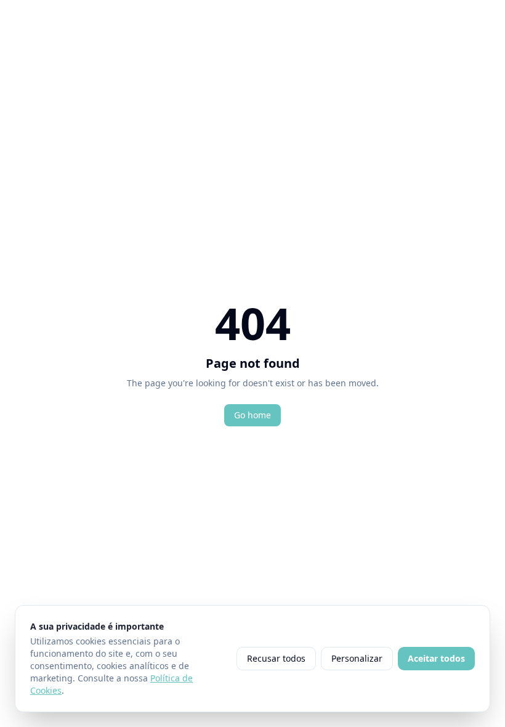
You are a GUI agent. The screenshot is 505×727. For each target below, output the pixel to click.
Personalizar (356, 658)
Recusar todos (276, 658)
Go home (252, 415)
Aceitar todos (436, 658)
